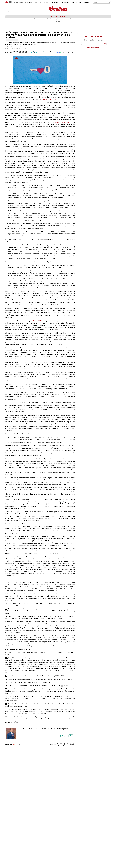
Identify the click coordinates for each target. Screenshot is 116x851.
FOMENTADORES (65, 2)
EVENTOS (86, 2)
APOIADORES (54, 2)
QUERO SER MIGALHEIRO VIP (94, 47)
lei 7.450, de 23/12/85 (62, 122)
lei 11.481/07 (37, 321)
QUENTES (46, 2)
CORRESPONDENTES (77, 2)
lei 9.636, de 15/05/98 (50, 99)
